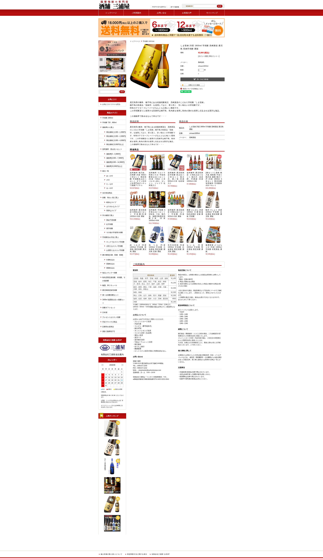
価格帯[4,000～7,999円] (115, 158)
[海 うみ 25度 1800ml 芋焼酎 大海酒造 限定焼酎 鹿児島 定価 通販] (157, 241)
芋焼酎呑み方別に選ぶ (110, 237)
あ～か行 (109, 176)
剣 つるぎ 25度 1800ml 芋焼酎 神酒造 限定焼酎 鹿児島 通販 (138, 248)
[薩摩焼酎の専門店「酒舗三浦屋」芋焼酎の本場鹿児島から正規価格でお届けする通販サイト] (114, 9)
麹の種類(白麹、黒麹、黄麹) (112, 255)
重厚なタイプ (111, 211)
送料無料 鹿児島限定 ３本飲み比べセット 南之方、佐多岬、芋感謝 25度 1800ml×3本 (195, 177)
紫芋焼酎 (109, 228)
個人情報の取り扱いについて (111, 554)
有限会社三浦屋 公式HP (161, 554)
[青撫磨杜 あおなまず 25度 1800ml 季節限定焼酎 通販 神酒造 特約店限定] (112, 473)
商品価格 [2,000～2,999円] (116, 136)
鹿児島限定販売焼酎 (109, 290)
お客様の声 (187, 13)
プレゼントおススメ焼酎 (111, 317)
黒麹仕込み (110, 264)
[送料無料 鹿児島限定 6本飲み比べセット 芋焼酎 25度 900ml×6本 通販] (176, 206)
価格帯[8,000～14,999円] (115, 162)
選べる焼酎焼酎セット (110, 295)
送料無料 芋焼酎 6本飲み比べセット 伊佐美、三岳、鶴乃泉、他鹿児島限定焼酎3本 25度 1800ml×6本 (157, 215)
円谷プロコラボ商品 (109, 322)
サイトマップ (212, 13)
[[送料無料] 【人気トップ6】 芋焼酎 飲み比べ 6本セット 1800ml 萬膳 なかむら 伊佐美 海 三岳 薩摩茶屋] (112, 530)
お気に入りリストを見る (111, 104)
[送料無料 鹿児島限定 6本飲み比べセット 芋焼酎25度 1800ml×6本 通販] (138, 206)
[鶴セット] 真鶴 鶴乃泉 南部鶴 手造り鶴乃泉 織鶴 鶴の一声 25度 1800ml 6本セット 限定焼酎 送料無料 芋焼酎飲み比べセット (214, 179)
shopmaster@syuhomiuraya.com (149, 370)
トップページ (111, 13)
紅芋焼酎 (109, 224)
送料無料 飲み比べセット (112, 149)
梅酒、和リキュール (109, 285)
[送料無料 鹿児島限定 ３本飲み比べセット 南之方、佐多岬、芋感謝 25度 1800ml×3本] (195, 169)
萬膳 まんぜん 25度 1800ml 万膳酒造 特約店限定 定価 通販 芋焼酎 (195, 213)
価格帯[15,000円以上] (114, 166)
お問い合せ (161, 13)
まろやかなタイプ (112, 206)
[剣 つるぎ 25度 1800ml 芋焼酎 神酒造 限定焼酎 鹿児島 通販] (138, 241)
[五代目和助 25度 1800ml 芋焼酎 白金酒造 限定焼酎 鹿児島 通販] (176, 241)
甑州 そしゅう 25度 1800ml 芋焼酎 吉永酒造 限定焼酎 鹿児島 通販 (214, 213)
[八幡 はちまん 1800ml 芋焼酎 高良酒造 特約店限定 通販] (112, 511)
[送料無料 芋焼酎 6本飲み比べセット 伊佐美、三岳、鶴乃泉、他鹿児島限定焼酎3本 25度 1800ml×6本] (157, 206)
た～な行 (109, 184)
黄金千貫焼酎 (111, 220)
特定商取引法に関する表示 (137, 554)
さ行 (108, 180)
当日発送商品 (107, 193)
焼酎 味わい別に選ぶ (110, 198)
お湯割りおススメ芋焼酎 (115, 250)
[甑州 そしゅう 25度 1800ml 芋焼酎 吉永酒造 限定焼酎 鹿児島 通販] (214, 206)
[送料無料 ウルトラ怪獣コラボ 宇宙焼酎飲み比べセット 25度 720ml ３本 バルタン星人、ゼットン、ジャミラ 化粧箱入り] (157, 169)
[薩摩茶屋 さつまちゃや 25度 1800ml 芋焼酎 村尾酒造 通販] (214, 241)
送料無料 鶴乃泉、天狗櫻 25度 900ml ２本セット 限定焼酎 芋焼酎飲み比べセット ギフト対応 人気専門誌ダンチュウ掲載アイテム (138, 179)
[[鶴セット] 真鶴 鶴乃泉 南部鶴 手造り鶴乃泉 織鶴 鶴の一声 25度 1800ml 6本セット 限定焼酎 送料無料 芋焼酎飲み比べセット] (214, 169)
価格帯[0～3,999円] (113, 154)
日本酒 (104, 312)
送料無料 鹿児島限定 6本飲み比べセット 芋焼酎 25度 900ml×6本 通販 (176, 213)
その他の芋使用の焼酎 (114, 232)
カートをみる (175, 7)
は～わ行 (109, 188)
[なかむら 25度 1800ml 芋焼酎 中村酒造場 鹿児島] (112, 455)
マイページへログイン (159, 7)
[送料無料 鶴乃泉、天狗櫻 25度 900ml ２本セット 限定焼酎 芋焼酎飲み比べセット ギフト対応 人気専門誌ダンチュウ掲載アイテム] (138, 169)
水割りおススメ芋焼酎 (114, 246)
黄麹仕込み (110, 268)
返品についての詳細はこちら (193, 89)
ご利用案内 (136, 13)
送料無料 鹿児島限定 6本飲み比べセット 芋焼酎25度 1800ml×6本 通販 (138, 213)
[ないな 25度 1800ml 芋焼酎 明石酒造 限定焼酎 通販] (195, 241)
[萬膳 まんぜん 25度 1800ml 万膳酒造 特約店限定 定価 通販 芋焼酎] (195, 206)
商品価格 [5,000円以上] (114, 144)
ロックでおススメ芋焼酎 (115, 242)
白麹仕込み (110, 260)
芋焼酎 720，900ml (109, 122)
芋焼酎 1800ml (148, 41)
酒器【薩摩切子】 (108, 331)
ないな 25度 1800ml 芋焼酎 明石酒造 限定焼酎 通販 (195, 248)
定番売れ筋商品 (108, 327)
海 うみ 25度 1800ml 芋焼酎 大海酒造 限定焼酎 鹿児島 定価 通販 (157, 248)
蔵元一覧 (105, 171)
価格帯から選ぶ (108, 127)
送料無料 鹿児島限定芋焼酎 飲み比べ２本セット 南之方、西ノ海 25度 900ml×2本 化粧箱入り (176, 178)
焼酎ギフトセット (108, 308)
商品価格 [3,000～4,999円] (116, 140)
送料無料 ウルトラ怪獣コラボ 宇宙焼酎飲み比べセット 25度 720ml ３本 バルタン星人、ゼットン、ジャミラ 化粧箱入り (157, 179)
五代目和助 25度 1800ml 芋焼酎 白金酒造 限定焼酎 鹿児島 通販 (176, 248)
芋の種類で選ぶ (108, 215)
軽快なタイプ (111, 202)
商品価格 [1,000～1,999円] (116, 132)
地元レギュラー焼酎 (109, 273)
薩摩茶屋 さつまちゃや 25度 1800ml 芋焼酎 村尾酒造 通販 (214, 248)
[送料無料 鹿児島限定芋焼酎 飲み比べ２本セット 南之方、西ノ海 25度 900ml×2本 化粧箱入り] (176, 169)
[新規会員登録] (112, 55)
